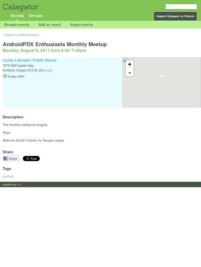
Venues (35, 16)
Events (17, 16)
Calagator (20, 7)
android (8, 176)
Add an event (49, 24)
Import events (81, 24)
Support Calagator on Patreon (175, 16)
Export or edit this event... (23, 34)
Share (13, 158)
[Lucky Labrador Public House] (161, 77)
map (48, 70)
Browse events (16, 24)
